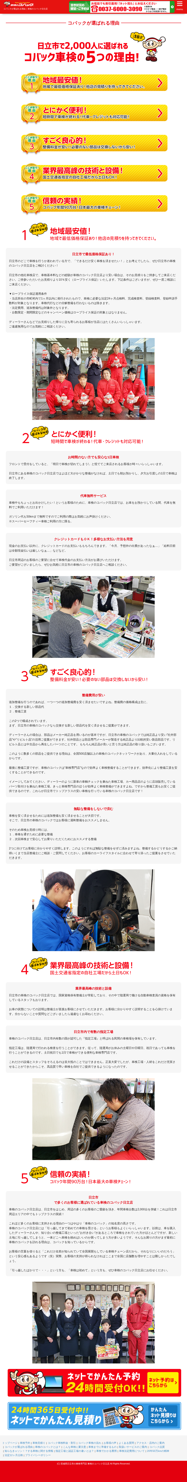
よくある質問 (126, 1442)
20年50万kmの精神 (158, 1450)
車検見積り (39, 1442)
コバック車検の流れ (89, 1442)
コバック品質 (157, 1446)
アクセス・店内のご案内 (150, 1442)
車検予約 (25, 1442)
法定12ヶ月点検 (14, 1455)
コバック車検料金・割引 (62, 1442)
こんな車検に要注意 (74, 1446)
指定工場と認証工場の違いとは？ (75, 1450)
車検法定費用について (132, 1450)
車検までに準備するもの (102, 1446)
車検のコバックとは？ (48, 1446)
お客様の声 (110, 1442)
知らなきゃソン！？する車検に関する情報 (29, 1450)
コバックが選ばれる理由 (19, 1446)
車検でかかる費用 (106, 1450)
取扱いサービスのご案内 (133, 1446)
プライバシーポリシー (38, 1455)
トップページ (10, 1442)
